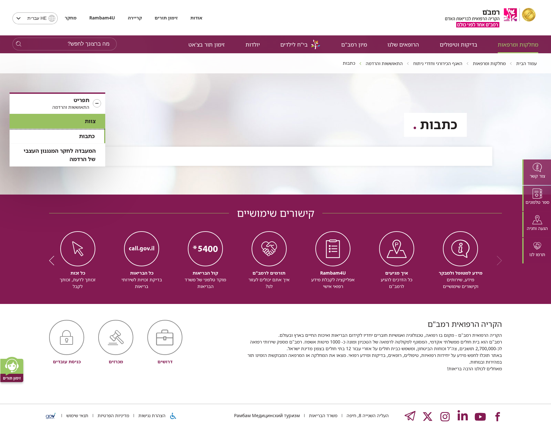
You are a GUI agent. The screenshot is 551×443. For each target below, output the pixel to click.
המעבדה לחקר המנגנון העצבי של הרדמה (60, 155)
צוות (90, 121)
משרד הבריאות (322, 415)
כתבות (87, 136)
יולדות (253, 44)
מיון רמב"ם (354, 44)
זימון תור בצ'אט (206, 44)
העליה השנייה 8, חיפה (367, 415)
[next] (54, 261)
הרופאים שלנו (403, 44)
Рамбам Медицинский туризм (267, 415)
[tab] (536, 172)
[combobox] (35, 18)
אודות (196, 18)
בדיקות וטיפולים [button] (458, 44)
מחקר (71, 18)
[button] (57, 104)
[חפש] (18, 44)
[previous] (497, 261)
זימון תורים (166, 18)
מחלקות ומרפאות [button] (518, 44)
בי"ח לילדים (294, 44)
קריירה (135, 18)
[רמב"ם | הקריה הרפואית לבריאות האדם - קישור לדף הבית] (490, 17)
